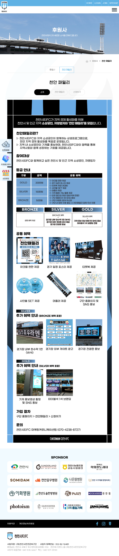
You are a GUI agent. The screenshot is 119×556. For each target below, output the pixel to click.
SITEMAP (113, 3)
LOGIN (97, 3)
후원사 (52, 70)
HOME (89, 3)
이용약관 (11, 524)
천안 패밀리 (67, 70)
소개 (42, 92)
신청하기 (77, 92)
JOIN (105, 3)
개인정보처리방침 (26, 524)
